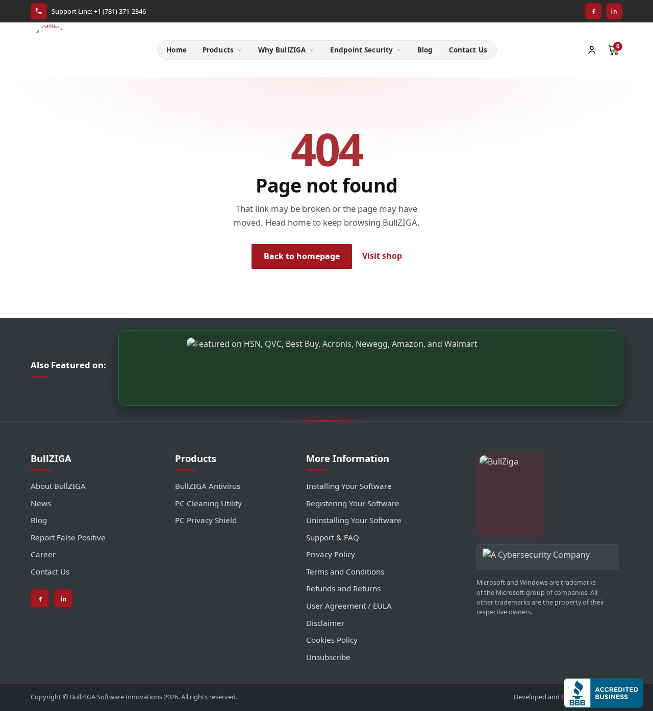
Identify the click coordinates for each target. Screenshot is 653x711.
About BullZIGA (58, 486)
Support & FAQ (332, 537)
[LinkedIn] (614, 11)
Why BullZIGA (282, 49)
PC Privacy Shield (206, 520)
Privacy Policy (330, 554)
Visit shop (382, 255)
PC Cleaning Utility (208, 503)
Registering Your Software (352, 503)
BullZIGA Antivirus (207, 486)
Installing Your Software (349, 486)
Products (218, 49)
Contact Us (468, 49)
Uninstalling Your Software (353, 520)
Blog (425, 49)
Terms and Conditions (345, 571)
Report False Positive (68, 537)
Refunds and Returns (343, 588)
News (41, 503)
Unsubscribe (328, 657)
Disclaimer (325, 623)
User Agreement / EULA (349, 605)
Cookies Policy (332, 640)
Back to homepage (302, 256)
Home (176, 49)
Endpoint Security (361, 49)
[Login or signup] (592, 50)
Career (43, 554)
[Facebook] (593, 11)
